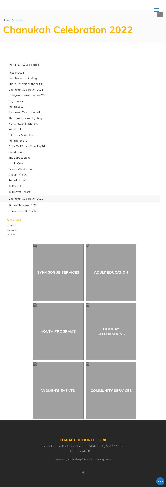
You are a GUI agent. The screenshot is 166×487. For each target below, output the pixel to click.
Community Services (111, 390)
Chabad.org (74, 459)
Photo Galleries (13, 20)
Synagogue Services (58, 272)
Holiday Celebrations (111, 331)
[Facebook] (83, 472)
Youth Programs (58, 331)
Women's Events (58, 390)
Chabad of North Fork (38, 10)
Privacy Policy (104, 459)
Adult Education (111, 272)
